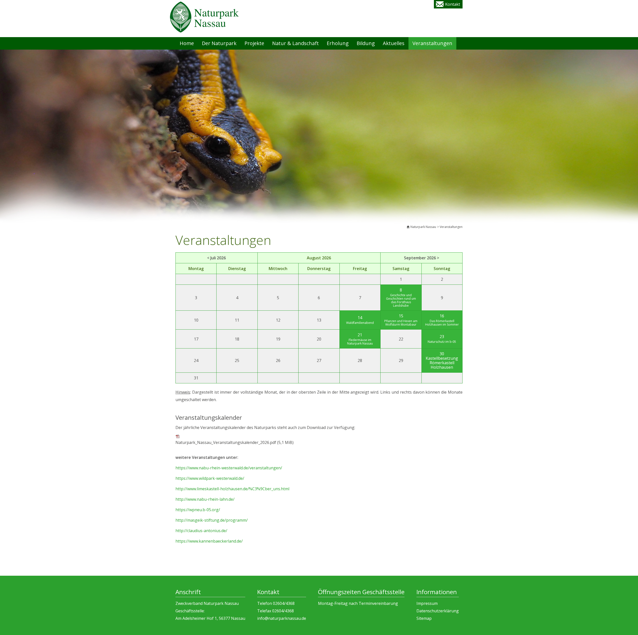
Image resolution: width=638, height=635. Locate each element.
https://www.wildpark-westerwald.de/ (209, 478)
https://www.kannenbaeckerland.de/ (209, 541)
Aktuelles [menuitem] (393, 43)
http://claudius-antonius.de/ (201, 530)
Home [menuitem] (187, 43)
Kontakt (452, 4)
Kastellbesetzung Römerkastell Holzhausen (442, 362)
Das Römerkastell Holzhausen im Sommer (442, 323)
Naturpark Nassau (423, 227)
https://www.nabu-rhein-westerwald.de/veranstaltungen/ (228, 468)
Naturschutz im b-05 (442, 342)
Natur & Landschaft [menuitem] (295, 43)
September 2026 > (421, 258)
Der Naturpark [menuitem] (219, 43)
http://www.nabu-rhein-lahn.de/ (205, 499)
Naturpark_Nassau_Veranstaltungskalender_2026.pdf (234, 442)
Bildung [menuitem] (366, 43)
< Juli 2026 (216, 258)
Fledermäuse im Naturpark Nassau (360, 342)
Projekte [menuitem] (254, 43)
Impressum (427, 603)
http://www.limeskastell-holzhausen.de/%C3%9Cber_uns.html (232, 489)
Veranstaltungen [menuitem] (432, 43)
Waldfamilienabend (360, 323)
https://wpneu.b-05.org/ (197, 509)
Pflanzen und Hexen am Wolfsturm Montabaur (400, 323)
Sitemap (424, 618)
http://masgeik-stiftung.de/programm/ (211, 520)
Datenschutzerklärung (437, 611)
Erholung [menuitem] (338, 43)
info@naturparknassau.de (281, 618)
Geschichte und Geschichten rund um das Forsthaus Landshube (401, 300)
